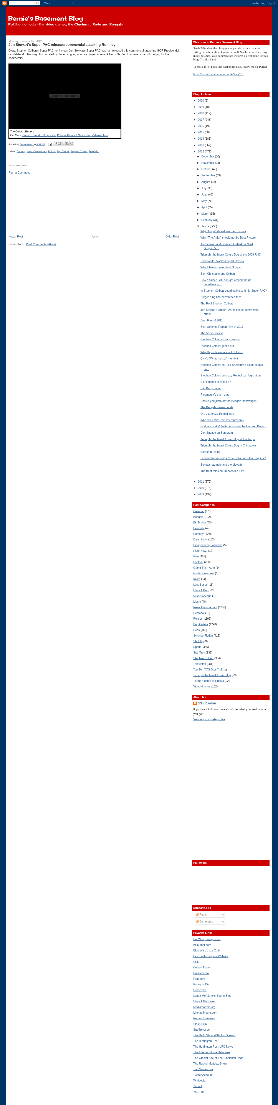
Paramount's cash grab (214, 394)
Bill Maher (199, 522)
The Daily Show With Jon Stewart (214, 1035)
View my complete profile (209, 719)
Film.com (199, 978)
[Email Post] (49, 144)
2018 (201, 113)
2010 (201, 488)
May (204, 200)
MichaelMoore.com (205, 1012)
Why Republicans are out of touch (221, 352)
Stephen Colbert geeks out (217, 346)
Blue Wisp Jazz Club (206, 950)
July (204, 188)
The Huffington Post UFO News (213, 1046)
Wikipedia (199, 1080)
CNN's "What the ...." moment (219, 358)
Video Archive (100, 135)
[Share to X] (63, 143)
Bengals (198, 516)
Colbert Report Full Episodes (39, 135)
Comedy (21, 151)
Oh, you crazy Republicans (217, 413)
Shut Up (198, 641)
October (206, 169)
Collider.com (201, 973)
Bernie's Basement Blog (45, 18)
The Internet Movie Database (211, 1052)
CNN (196, 961)
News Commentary (37, 151)
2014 (201, 138)
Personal (198, 613)
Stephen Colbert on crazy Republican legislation (230, 375)
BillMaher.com (202, 944)
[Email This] (55, 143)
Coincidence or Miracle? (215, 381)
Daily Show (200, 539)
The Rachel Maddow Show (210, 1063)
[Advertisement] (41, 204)
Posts (203, 914)
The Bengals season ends (216, 407)
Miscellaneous (202, 596)
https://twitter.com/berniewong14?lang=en (218, 74)
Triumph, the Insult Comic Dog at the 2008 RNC (230, 254)
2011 (201, 481)
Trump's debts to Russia (208, 680)
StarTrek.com (201, 1029)
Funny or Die (201, 984)
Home (94, 236)
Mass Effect (201, 590)
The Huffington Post (205, 1041)
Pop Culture (63, 151)
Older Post (172, 236)
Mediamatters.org (204, 1007)
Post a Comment (19, 172)
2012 (201, 151)
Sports (197, 647)
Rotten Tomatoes (204, 1018)
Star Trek (199, 652)
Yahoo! (197, 1086)
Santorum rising (210, 451)
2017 (201, 119)
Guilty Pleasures (203, 573)
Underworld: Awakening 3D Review (222, 261)
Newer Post (15, 236)
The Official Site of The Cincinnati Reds (218, 1058)
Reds (196, 630)
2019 (201, 107)
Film (196, 556)
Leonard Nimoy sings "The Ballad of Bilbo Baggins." (233, 458)
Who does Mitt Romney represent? (222, 420)
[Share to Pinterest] (72, 143)
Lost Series (200, 584)
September (208, 175)
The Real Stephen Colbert (216, 303)
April (204, 207)
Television (94, 151)
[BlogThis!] (59, 143)
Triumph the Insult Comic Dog (212, 675)
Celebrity (198, 528)
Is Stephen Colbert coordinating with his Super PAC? (233, 290)
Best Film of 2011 (211, 320)
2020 (201, 100)
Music (197, 601)
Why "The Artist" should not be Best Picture (228, 237)
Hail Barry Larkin (210, 388)
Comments (206, 921)
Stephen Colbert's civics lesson (220, 339)
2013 (201, 145)
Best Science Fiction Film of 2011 (221, 326)
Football (198, 562)
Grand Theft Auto (204, 567)
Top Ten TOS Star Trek (208, 669)
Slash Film (200, 1024)
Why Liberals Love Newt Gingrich (221, 267)
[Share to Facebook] (67, 143)
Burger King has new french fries (221, 297)
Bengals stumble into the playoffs (221, 464)
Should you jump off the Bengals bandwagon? (229, 401)
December (208, 156)
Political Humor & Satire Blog (74, 135)
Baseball (198, 511)
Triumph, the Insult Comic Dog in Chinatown (228, 445)
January (206, 226)
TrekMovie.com (203, 1069)
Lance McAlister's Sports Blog (212, 995)
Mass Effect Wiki (204, 1001)
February (207, 220)
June (204, 194)
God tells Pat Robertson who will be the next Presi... (233, 426)
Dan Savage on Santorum (216, 432)
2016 (201, 126)
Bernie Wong (207, 703)
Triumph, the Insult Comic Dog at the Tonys (227, 439)
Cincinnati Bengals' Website (210, 956)
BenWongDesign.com (206, 939)
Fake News (200, 550)
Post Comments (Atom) (41, 244)
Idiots (196, 579)
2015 (201, 132)
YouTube (198, 1091)
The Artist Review (211, 333)
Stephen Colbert (79, 151)
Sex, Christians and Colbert (217, 273)
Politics (52, 151)
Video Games (201, 686)
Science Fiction (203, 635)
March (205, 213)
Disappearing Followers (207, 545)
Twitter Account (203, 1075)
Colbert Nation (202, 967)
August (206, 182)
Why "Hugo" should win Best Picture (223, 231)
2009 (201, 494)
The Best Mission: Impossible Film (222, 471)
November (208, 162)
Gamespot (199, 990)
